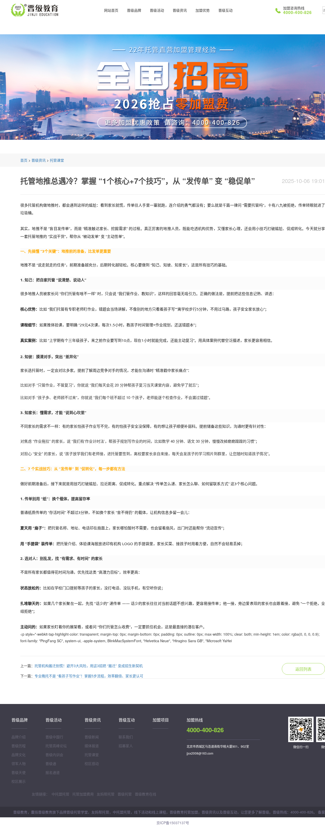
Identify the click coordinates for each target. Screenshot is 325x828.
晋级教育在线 (145, 793)
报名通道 (52, 772)
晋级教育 (35, 10)
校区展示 (18, 781)
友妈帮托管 (106, 793)
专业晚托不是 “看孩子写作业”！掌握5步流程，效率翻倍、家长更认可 (89, 675)
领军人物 (18, 763)
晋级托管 (125, 793)
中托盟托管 (60, 793)
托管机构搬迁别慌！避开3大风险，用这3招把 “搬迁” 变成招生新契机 (89, 665)
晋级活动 (157, 10)
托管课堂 (57, 160)
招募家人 (126, 745)
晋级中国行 (54, 736)
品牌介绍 (18, 736)
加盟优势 (203, 10)
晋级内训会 (54, 754)
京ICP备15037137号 (172, 822)
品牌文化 (18, 754)
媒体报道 (92, 745)
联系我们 (126, 736)
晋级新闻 (92, 736)
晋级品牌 (134, 10)
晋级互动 (225, 10)
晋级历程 (18, 745)
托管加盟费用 (83, 793)
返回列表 (303, 669)
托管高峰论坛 (56, 745)
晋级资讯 (180, 10)
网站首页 (111, 10)
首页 (23, 160)
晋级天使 (18, 772)
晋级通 (50, 763)
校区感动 (92, 763)
